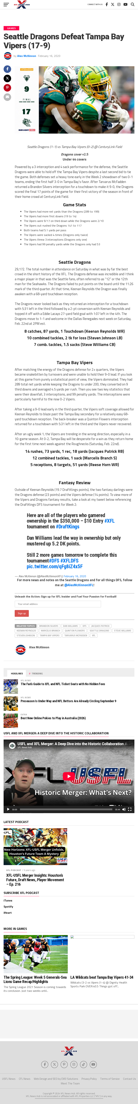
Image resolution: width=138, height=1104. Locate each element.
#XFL (109, 521)
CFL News (24, 1079)
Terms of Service (110, 1079)
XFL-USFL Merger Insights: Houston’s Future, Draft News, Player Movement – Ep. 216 (35, 879)
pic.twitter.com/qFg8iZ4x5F (55, 566)
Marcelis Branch (50, 630)
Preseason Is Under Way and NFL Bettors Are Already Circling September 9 (68, 701)
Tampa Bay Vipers (49, 635)
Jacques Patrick (100, 626)
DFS (84, 626)
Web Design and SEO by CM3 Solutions (56, 1079)
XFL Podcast (13, 870)
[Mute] (124, 809)
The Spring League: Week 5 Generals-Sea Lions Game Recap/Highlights (35, 979)
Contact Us (129, 1079)
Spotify (8, 906)
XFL (93, 635)
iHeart (8, 912)
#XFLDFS (69, 561)
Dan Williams (70, 626)
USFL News (8, 1079)
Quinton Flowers (75, 630)
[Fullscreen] (130, 809)
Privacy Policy (89, 1079)
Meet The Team (70, 1083)
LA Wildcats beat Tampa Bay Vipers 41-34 (102, 977)
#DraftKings (67, 527)
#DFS (54, 561)
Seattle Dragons (99, 630)
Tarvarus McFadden (75, 635)
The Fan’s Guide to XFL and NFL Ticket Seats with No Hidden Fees (63, 684)
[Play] (8, 809)
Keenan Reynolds (26, 630)
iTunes (8, 900)
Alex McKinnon (26, 56)
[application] (69, 776)
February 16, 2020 (75, 576)
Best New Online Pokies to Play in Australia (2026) (53, 718)
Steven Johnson (26, 635)
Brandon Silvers (48, 626)
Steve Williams (122, 630)
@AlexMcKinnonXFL (78, 584)
